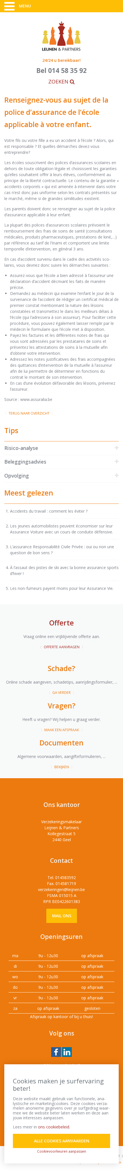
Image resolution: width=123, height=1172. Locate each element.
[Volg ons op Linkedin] (67, 1051)
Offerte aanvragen (62, 647)
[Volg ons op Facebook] (56, 1051)
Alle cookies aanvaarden (61, 1141)
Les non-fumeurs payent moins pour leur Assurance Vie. (62, 588)
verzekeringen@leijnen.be (61, 889)
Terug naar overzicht (29, 413)
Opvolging (16, 475)
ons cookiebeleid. (54, 1127)
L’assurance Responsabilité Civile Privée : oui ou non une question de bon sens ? (62, 549)
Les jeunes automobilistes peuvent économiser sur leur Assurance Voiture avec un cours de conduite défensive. (61, 529)
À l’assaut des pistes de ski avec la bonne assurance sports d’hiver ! (64, 570)
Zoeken (59, 81)
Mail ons (61, 915)
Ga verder (61, 692)
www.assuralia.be (36, 399)
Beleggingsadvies (25, 461)
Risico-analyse (21, 448)
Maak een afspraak (61, 729)
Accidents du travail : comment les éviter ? (49, 511)
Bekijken (61, 767)
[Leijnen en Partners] (61, 36)
